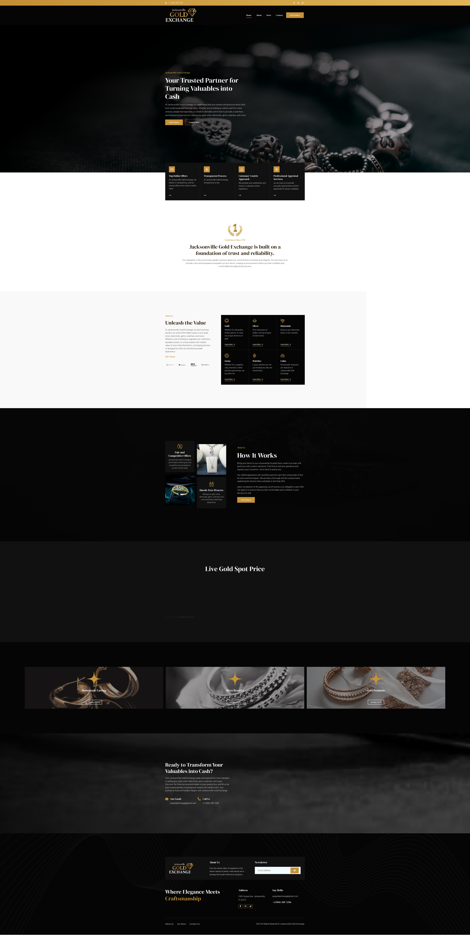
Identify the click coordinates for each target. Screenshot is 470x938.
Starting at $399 (376, 702)
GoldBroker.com (185, 617)
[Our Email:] (166, 799)
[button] (167, 365)
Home (248, 15)
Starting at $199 (94, 702)
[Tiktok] (303, 3)
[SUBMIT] (294, 870)
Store (268, 15)
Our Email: (175, 799)
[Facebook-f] (294, 3)
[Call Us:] (199, 799)
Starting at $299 (235, 702)
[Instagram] (298, 3)
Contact (279, 15)
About (259, 15)
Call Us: (206, 799)
